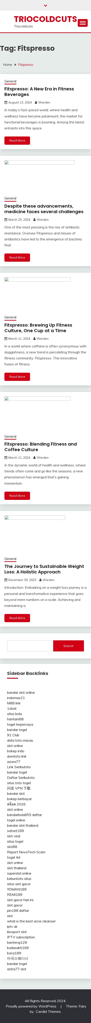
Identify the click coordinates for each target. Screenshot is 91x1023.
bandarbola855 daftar (24, 815)
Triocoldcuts (45, 19)
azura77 (13, 761)
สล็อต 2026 (16, 804)
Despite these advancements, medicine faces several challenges (43, 209)
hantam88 (15, 719)
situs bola (14, 713)
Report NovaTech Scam (26, 852)
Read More (17, 140)
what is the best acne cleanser (31, 921)
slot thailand (16, 868)
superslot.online (19, 873)
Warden (44, 102)
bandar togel (17, 729)
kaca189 (14, 953)
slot (10, 916)
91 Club (13, 735)
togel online (16, 820)
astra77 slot (16, 969)
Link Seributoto (19, 767)
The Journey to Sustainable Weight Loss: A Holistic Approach (44, 569)
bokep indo (15, 751)
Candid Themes (48, 1011)
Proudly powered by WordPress (31, 1006)
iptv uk (12, 926)
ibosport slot (17, 931)
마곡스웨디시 (17, 958)
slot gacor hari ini (20, 900)
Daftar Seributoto (21, 777)
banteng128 (17, 942)
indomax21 (16, 698)
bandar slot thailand (22, 825)
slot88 (12, 846)
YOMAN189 (17, 889)
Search (68, 646)
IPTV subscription (21, 937)
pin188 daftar (18, 910)
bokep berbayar (19, 799)
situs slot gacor (19, 884)
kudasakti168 (18, 947)
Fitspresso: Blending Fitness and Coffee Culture (40, 447)
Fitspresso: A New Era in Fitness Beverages (39, 91)
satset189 (15, 830)
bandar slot (16, 793)
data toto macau (20, 740)
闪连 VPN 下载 (18, 788)
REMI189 (14, 894)
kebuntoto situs (19, 878)
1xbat (12, 708)
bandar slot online (21, 692)
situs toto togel (19, 783)
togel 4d (13, 857)
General (10, 81)
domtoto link (17, 756)
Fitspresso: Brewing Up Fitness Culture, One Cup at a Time (38, 328)
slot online (15, 745)
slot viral (13, 836)
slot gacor (15, 905)
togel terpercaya (20, 724)
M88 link (14, 703)
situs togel (15, 841)
